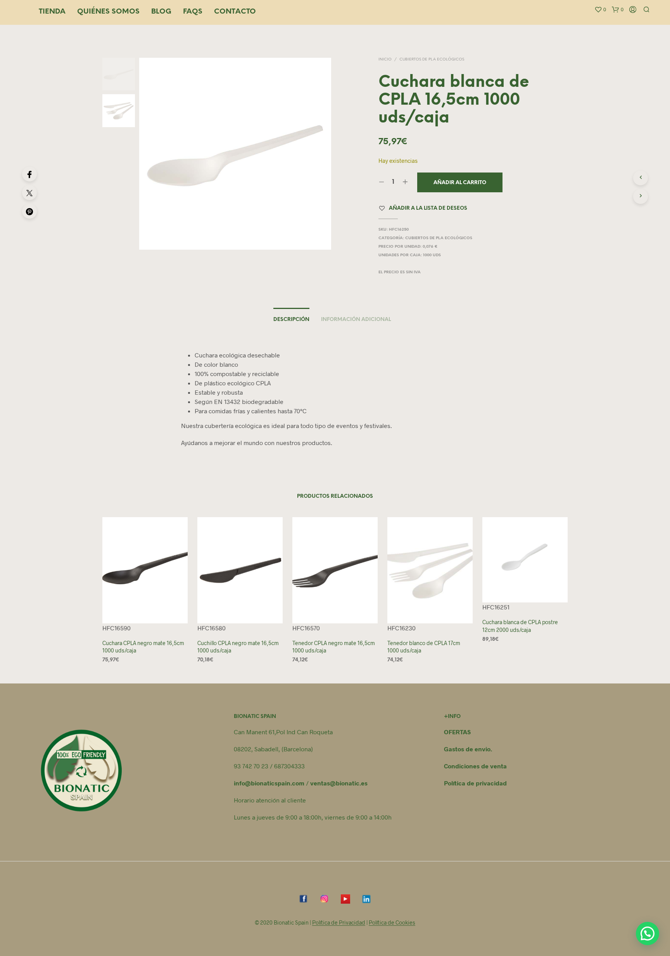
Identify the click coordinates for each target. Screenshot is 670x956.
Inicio (385, 59)
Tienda (52, 12)
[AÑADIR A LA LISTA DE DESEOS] (145, 608)
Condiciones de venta (475, 766)
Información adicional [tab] (356, 319)
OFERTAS (457, 731)
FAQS (192, 12)
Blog (161, 12)
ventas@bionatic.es (339, 783)
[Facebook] (29, 174)
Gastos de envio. (468, 748)
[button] (600, 10)
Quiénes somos (108, 12)
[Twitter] (29, 192)
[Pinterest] (29, 211)
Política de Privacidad (338, 923)
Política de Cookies (392, 923)
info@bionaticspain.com (269, 783)
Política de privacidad (475, 783)
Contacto (235, 12)
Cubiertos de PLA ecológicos (431, 59)
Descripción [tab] (291, 319)
